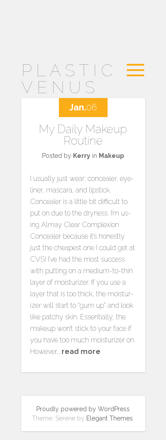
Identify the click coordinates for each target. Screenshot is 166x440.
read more (81, 351)
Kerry (81, 155)
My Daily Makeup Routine (83, 134)
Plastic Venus (69, 78)
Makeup (111, 155)
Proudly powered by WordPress (83, 408)
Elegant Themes (109, 418)
